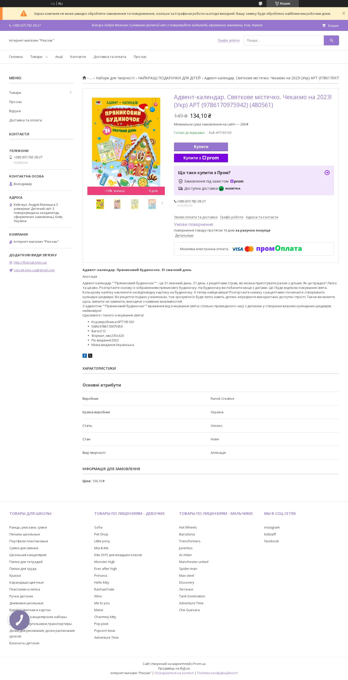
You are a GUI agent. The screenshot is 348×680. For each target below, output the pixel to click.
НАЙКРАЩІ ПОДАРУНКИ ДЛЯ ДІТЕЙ (169, 78)
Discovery (186, 582)
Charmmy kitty (105, 616)
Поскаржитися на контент (174, 673)
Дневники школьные (26, 603)
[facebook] (85, 356)
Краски (15, 575)
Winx (98, 596)
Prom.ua (199, 664)
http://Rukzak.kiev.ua (30, 262)
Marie (98, 610)
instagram (272, 527)
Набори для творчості (115, 78)
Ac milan (185, 555)
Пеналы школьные (24, 534)
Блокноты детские (24, 643)
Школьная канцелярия (27, 555)
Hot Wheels (188, 527)
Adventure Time (106, 637)
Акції (59, 56)
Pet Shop (101, 534)
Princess (101, 575)
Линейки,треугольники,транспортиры (40, 623)
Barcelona (187, 534)
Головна (16, 56)
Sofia (98, 527)
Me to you (102, 603)
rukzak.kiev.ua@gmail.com (34, 270)
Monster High (104, 561)
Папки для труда (22, 568)
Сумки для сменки (23, 548)
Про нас (140, 56)
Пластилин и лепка (24, 589)
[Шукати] (331, 40)
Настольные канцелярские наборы (38, 616)
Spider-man (188, 568)
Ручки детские (21, 596)
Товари (36, 56)
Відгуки (15, 111)
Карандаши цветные (26, 582)
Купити (201, 147)
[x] (90, 356)
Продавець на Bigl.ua (174, 668)
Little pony (102, 541)
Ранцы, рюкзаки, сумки (28, 527)
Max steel (186, 575)
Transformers (189, 541)
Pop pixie (101, 623)
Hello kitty (101, 582)
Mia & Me (101, 548)
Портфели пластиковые (28, 541)
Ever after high (105, 568)
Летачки (186, 589)
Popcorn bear (104, 630)
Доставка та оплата (109, 56)
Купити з (192, 158)
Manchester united (193, 561)
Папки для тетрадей (26, 561)
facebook (271, 541)
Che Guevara (189, 610)
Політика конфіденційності (217, 673)
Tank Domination (192, 596)
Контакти (78, 56)
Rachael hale (104, 589)
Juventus (186, 548)
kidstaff (270, 534)
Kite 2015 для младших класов (118, 555)
